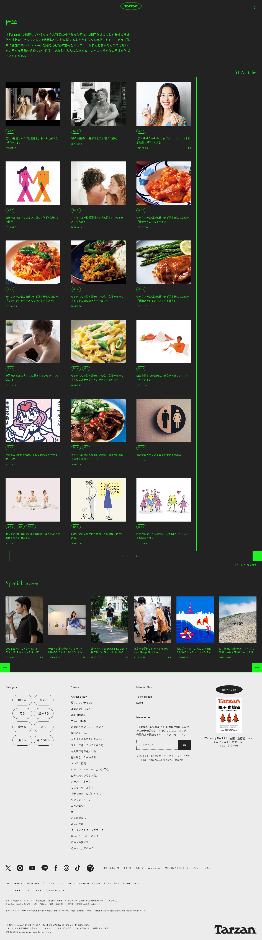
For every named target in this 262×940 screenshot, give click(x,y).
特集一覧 (139, 868)
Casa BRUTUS (32, 883)
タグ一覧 (245, 565)
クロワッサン (48, 883)
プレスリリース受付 (201, 868)
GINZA (61, 883)
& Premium (84, 883)
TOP (235, 565)
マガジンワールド (33, 890)
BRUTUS (18, 883)
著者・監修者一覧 (111, 868)
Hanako (71, 883)
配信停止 (179, 760)
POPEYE (126, 883)
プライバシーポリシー (55, 890)
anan (8, 883)
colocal (96, 883)
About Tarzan (154, 868)
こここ (8, 890)
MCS (136, 883)
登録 (184, 745)
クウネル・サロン (111, 883)
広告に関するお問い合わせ (176, 868)
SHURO (18, 890)
